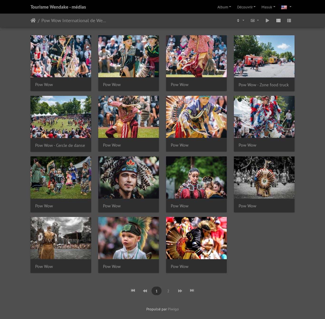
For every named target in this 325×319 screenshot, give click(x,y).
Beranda (33, 20)
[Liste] (289, 20)
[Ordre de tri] (240, 20)
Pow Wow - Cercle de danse (60, 145)
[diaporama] (267, 20)
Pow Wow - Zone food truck (264, 84)
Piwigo (173, 309)
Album (222, 7)
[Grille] (278, 20)
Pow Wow (44, 84)
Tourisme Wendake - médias (58, 7)
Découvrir (245, 7)
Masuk (266, 7)
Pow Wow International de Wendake (74, 20)
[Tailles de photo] (254, 20)
